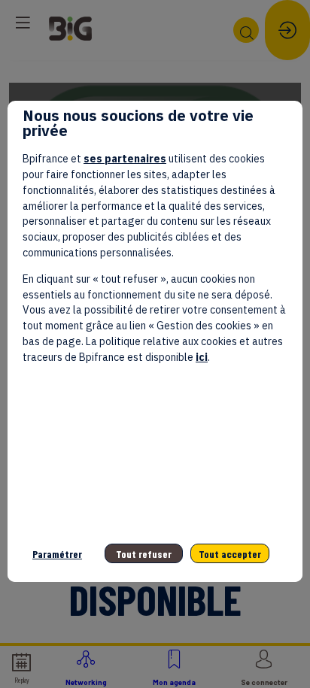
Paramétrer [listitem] (57, 553)
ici (202, 357)
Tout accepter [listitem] (230, 553)
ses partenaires (125, 158)
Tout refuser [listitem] (144, 553)
